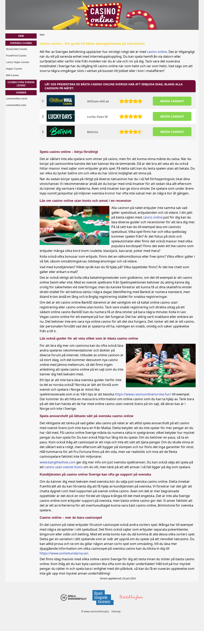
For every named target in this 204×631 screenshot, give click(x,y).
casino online (157, 52)
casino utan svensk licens (64, 467)
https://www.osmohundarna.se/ (64, 553)
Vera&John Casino (16, 49)
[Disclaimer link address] (102, 606)
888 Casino (12, 75)
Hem (21, 36)
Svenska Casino (21, 43)
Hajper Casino (14, 68)
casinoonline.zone (16, 105)
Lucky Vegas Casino (17, 62)
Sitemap (116, 611)
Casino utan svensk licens (21, 84)
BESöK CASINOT (172, 101)
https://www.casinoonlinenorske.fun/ (143, 394)
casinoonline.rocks (16, 98)
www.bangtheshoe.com (58, 462)
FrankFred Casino (16, 55)
